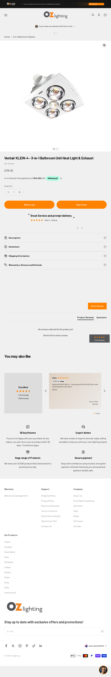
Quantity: (8, 186)
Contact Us (46, 526)
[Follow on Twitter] (13, 646)
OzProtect (78, 506)
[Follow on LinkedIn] (41, 646)
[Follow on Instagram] (20, 646)
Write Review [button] (97, 306)
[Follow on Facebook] (6, 646)
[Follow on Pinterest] (27, 646)
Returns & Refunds (50, 506)
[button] (55, 335)
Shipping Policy (48, 495)
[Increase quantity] (19, 192)
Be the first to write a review (55, 335)
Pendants (8, 562)
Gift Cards (78, 521)
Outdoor (8, 547)
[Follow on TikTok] (34, 646)
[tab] (85, 318)
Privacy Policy (47, 501)
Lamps (7, 567)
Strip (6, 582)
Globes (7, 572)
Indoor (7, 541)
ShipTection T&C (49, 521)
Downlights (9, 552)
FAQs (75, 511)
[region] (75, 391)
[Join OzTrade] (55, 4)
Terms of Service (49, 511)
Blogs (76, 516)
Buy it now (81, 204)
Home (7, 36)
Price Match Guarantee (84, 501)
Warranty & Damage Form (16, 495)
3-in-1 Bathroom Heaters (24, 36)
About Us (77, 495)
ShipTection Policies (50, 516)
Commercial (10, 592)
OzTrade (77, 526)
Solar (6, 587)
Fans (6, 557)
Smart (7, 577)
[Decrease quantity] (8, 192)
